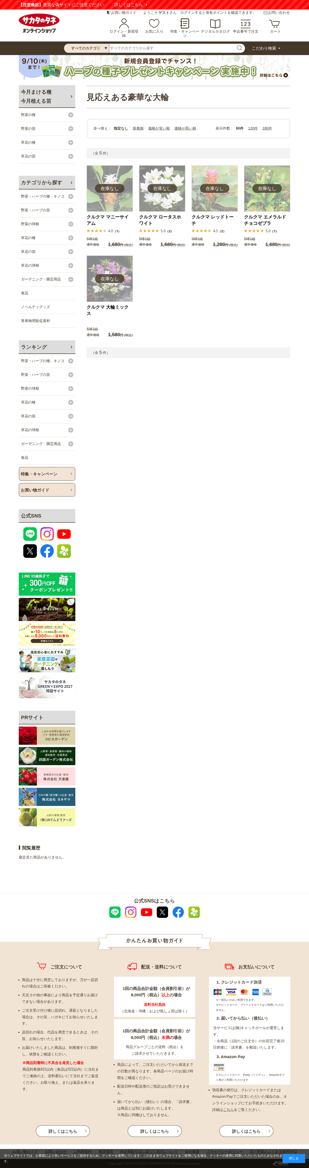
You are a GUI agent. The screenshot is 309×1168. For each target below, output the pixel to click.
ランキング (34, 347)
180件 (267, 128)
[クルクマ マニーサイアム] (110, 188)
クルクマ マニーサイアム (108, 220)
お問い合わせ (279, 13)
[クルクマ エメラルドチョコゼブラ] (267, 188)
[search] (239, 48)
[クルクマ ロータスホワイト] (162, 188)
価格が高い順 (185, 128)
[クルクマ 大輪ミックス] (110, 279)
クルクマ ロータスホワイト (160, 220)
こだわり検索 (264, 48)
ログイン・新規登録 (123, 33)
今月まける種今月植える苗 (36, 96)
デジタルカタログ (215, 31)
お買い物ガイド (123, 13)
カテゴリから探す (41, 182)
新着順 (138, 128)
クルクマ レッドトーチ (213, 220)
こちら (228, 1110)
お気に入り (154, 31)
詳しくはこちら (208, 4)
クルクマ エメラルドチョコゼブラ (265, 220)
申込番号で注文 (245, 31)
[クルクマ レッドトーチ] (215, 188)
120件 (253, 128)
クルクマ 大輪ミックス (108, 310)
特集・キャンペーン (184, 33)
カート (275, 31)
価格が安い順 (159, 128)
